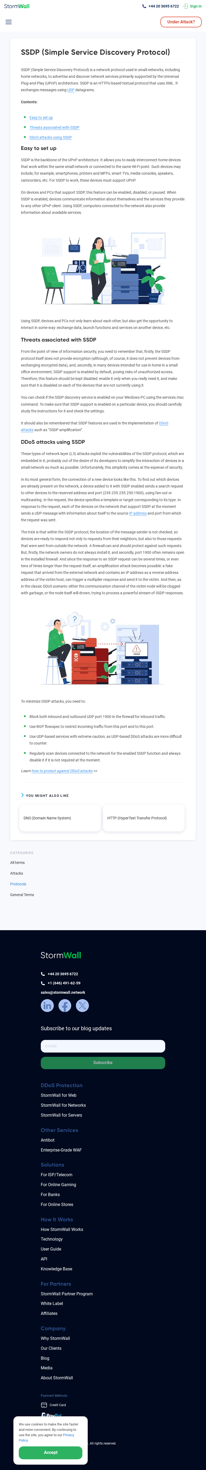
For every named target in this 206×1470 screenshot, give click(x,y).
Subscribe (103, 1062)
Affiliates (49, 1313)
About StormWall (57, 1377)
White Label (52, 1303)
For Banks (50, 1194)
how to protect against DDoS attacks (62, 771)
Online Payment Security (58, 1460)
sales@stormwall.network (63, 992)
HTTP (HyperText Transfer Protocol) (137, 818)
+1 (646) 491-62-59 (64, 983)
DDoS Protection (62, 1085)
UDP (71, 90)
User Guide (51, 1249)
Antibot (47, 1140)
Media (47, 1367)
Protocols (18, 884)
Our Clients (51, 1348)
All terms (17, 862)
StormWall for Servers (61, 1115)
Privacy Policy (51, 1454)
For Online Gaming (58, 1184)
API (44, 1259)
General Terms (22, 895)
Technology (52, 1239)
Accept (50, 1452)
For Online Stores (57, 1204)
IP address (138, 513)
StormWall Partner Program (67, 1293)
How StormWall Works (62, 1229)
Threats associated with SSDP (54, 127)
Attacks (16, 873)
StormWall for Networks (63, 1105)
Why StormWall (55, 1338)
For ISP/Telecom (56, 1174)
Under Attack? (181, 21)
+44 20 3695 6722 (164, 6)
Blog (45, 1358)
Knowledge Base (56, 1268)
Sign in (196, 6)
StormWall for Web (58, 1095)
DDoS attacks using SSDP (51, 137)
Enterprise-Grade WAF (61, 1150)
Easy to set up (41, 117)
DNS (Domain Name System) (47, 818)
